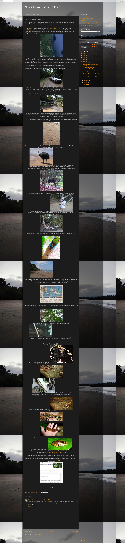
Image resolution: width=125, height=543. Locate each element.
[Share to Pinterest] (47, 492)
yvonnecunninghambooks (87, 25)
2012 (84, 61)
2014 (84, 57)
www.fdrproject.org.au (55, 28)
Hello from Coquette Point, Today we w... (90, 77)
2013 (84, 59)
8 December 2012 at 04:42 (44, 499)
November (86, 80)
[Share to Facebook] (46, 492)
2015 (84, 55)
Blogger (84, 540)
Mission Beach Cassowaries (87, 23)
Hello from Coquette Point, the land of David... (90, 71)
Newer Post (28, 531)
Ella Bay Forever (85, 20)
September (86, 84)
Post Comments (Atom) (36, 534)
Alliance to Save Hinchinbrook (88, 16)
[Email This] (42, 492)
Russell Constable (32, 499)
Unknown (95, 44)
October (86, 82)
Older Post (74, 531)
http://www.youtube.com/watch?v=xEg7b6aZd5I (55, 452)
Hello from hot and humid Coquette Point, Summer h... (91, 74)
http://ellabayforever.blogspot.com (33, 29)
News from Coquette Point (43, 6)
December (86, 62)
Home (52, 531)
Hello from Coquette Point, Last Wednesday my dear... (90, 65)
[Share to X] (45, 492)
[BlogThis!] (43, 492)
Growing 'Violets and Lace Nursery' (89, 22)
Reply (29, 506)
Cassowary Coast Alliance (87, 18)
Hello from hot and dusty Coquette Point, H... (89, 68)
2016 (84, 53)
